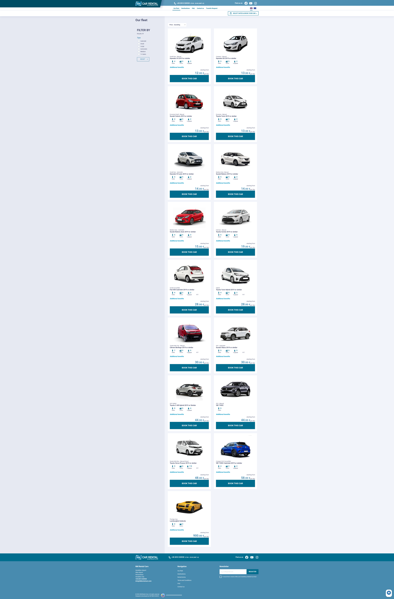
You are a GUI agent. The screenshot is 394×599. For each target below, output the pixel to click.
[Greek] (255, 8)
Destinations (185, 8)
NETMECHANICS (154, 596)
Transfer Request (211, 8)
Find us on (239, 3)
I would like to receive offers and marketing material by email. (240, 576)
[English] (251, 8)
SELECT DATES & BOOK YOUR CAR (244, 13)
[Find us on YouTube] (250, 3)
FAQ (193, 8)
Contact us (200, 8)
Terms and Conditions (184, 580)
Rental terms (182, 577)
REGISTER (252, 572)
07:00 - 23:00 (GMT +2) (190, 3)
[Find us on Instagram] (254, 3)
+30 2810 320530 (141, 579)
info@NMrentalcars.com (143, 581)
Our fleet (176, 8)
